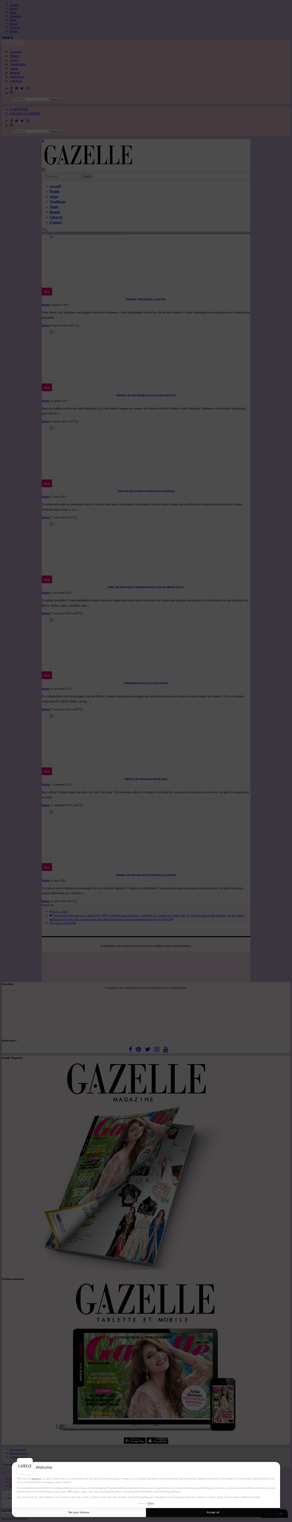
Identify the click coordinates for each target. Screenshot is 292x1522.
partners (36, 1478)
